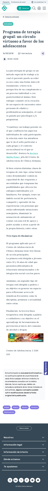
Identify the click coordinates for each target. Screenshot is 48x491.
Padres (15, 407)
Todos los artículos (12, 17)
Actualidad (8, 24)
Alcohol (24, 407)
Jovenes (34, 407)
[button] (46, 368)
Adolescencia (9, 412)
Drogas (6, 407)
